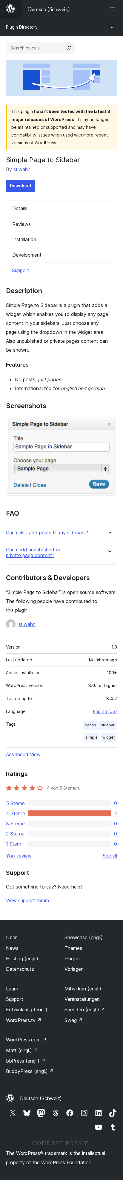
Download (20, 185)
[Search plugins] (69, 48)
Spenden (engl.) (84, 1009)
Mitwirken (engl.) (82, 989)
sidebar (108, 725)
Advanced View (23, 754)
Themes (73, 948)
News (12, 948)
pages (90, 725)
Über (11, 937)
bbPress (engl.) (25, 1061)
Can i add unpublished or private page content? (33, 552)
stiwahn (21, 169)
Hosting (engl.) (22, 959)
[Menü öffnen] (113, 9)
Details (19, 208)
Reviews (21, 224)
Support (20, 270)
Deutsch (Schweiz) (41, 1098)
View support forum (27, 900)
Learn (12, 989)
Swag (73, 1020)
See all (110, 856)
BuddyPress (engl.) (30, 1071)
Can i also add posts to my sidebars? (47, 533)
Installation (24, 239)
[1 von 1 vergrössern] (109, 424)
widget (108, 737)
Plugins (72, 959)
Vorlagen (74, 969)
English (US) (105, 711)
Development (26, 255)
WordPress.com (26, 1040)
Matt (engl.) (22, 1050)
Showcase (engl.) (83, 937)
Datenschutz (20, 969)
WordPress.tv (23, 1020)
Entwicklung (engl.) (26, 1009)
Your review (19, 856)
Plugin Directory (22, 27)
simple (92, 737)
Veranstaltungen (82, 999)
